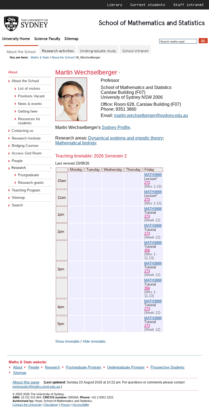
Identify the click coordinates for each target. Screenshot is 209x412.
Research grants (31, 183)
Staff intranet (188, 4)
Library (114, 4)
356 (147, 250)
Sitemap (71, 38)
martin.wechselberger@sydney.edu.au (151, 115)
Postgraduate (28, 175)
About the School (62, 57)
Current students (147, 4)
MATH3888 (153, 175)
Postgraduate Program (83, 367)
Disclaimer (51, 404)
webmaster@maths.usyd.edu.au (36, 386)
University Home (16, 38)
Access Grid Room (27, 153)
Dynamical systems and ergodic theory (125, 138)
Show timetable (67, 341)
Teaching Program (26, 190)
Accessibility (81, 404)
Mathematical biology (75, 143)
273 (147, 183)
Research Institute (26, 138)
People (17, 161)
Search (17, 205)
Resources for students (29, 121)
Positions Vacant (31, 96)
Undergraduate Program (126, 367)
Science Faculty (47, 38)
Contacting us (22, 131)
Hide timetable (94, 341)
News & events (30, 104)
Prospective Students (167, 367)
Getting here (27, 111)
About (17, 367)
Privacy (66, 404)
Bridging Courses (25, 146)
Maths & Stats (40, 57)
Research (52, 367)
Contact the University (27, 404)
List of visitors (29, 88)
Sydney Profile (116, 127)
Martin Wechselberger (86, 72)
